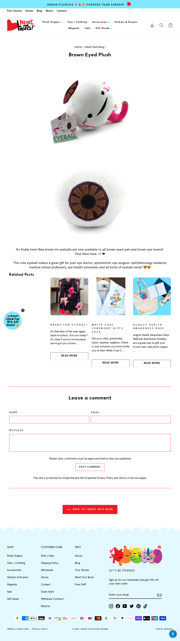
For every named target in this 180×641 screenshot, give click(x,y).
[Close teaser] (23, 310)
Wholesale (47, 570)
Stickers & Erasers (126, 22)
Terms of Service (129, 478)
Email (95, 412)
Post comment (90, 467)
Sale (87, 28)
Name (13, 412)
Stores (29, 11)
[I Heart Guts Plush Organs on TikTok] (145, 606)
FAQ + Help (47, 556)
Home (78, 47)
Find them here (86, 254)
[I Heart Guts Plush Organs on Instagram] (111, 606)
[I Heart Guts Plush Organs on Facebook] (118, 606)
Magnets (73, 28)
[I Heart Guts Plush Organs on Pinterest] (138, 606)
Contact (62, 11)
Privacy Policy (105, 478)
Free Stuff (80, 584)
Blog (39, 11)
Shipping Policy (50, 563)
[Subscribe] (159, 595)
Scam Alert (47, 591)
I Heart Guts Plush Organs (93, 629)
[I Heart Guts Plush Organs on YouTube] (125, 606)
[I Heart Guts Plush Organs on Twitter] (132, 606)
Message (16, 430)
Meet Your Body (84, 577)
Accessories (99, 22)
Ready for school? (69, 325)
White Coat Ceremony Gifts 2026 (107, 328)
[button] (13, 320)
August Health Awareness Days (148, 327)
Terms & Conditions (17, 629)
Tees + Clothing (77, 22)
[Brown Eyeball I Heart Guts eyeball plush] (90, 199)
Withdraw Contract (52, 599)
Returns (45, 606)
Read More (69, 355)
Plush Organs (51, 22)
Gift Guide (102, 28)
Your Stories (14, 11)
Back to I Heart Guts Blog (92, 509)
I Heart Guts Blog (94, 47)
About (49, 11)
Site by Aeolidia (164, 629)
